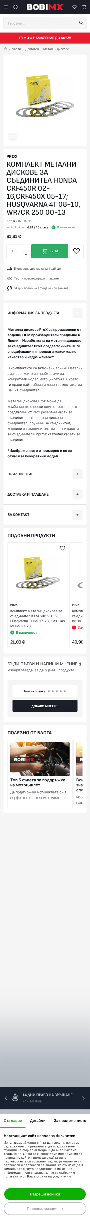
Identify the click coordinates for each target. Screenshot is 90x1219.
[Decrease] (26, 254)
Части (16, 49)
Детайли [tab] (38, 1120)
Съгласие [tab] (13, 1120)
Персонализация (42, 1208)
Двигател (32, 49)
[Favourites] (74, 7)
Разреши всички (45, 1194)
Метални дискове (56, 49)
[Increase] (26, 247)
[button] (83, 1098)
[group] (45, 96)
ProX (12, 156)
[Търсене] (81, 23)
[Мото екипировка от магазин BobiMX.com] (6, 49)
